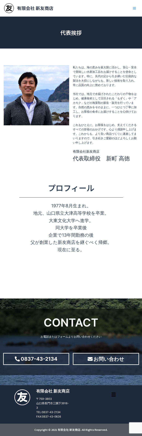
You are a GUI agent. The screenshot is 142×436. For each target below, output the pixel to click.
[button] (113, 395)
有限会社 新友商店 (35, 8)
